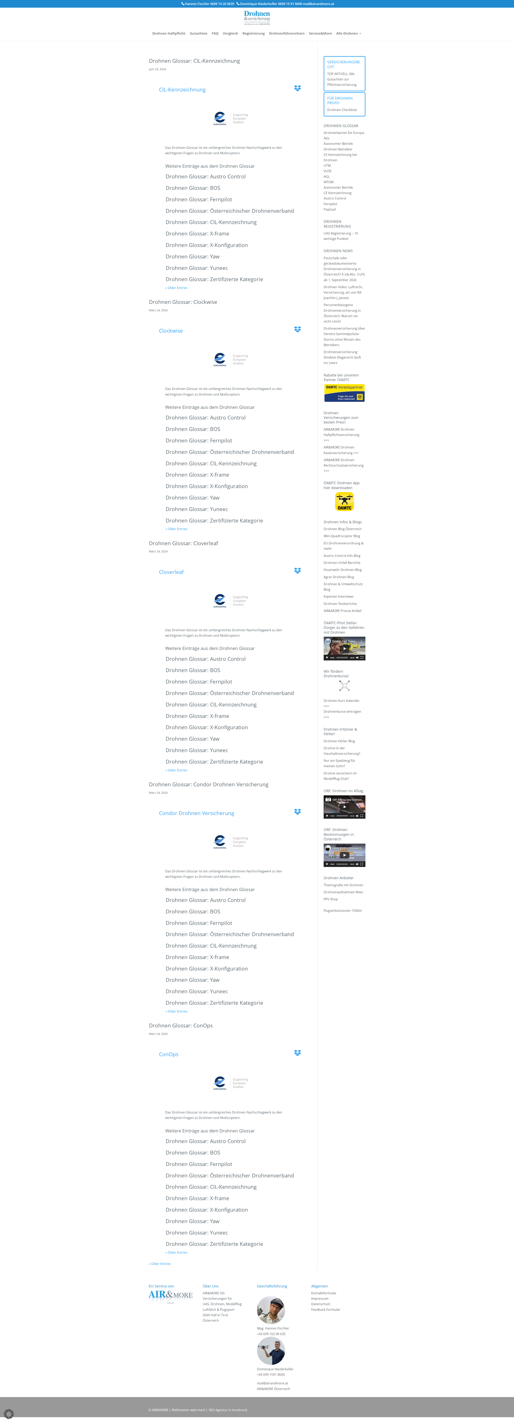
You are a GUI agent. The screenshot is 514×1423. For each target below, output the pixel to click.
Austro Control (335, 198)
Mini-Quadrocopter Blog (342, 536)
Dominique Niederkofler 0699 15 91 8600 (271, 4)
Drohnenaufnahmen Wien (343, 892)
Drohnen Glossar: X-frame (197, 233)
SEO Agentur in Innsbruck (228, 1410)
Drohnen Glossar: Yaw (192, 256)
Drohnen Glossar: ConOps (181, 1025)
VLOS (327, 171)
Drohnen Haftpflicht (169, 33)
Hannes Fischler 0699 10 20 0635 (209, 4)
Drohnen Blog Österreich (343, 529)
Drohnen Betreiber (338, 149)
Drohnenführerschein (287, 33)
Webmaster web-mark (188, 1410)
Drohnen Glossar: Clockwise (183, 301)
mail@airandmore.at (318, 4)
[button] (9, 1414)
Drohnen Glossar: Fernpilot (199, 199)
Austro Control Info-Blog (342, 555)
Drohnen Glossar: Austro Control (206, 176)
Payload (330, 209)
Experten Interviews (339, 596)
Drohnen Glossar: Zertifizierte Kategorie (214, 279)
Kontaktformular (324, 1293)
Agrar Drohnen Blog (339, 577)
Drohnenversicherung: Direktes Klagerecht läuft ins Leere (342, 357)
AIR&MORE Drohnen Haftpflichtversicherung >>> (341, 434)
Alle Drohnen (347, 33)
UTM (327, 165)
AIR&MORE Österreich (273, 1389)
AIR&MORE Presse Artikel (342, 611)
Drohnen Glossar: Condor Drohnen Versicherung (208, 784)
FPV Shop (331, 899)
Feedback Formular (325, 1309)
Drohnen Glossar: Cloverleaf (183, 543)
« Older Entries (176, 288)
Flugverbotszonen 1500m (343, 910)
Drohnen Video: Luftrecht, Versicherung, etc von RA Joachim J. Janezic (343, 292)
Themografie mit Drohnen (343, 885)
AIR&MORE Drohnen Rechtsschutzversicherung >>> (344, 465)
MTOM (328, 182)
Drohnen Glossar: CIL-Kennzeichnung (194, 60)
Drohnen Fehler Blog (339, 741)
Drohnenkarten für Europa (344, 133)
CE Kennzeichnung (338, 193)
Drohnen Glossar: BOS (193, 187)
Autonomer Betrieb (338, 143)
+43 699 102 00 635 (271, 1334)
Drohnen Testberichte (340, 603)
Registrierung (254, 33)
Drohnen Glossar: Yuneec (197, 267)
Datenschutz (320, 1304)
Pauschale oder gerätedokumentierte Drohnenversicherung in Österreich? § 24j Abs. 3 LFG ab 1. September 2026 (344, 269)
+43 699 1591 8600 (271, 1374)
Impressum (319, 1298)
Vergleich (230, 33)
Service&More (320, 33)
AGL (327, 138)
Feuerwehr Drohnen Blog (343, 570)
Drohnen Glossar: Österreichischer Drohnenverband (230, 210)
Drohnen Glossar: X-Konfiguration (207, 245)
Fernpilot (330, 204)
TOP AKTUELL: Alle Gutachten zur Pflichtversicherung (342, 79)
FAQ (215, 33)
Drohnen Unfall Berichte (342, 562)
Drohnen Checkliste (342, 110)
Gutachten (198, 33)
